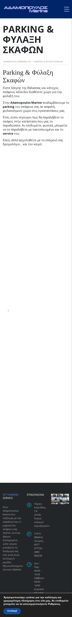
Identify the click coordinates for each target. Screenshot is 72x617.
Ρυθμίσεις (54, 604)
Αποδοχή (12, 610)
